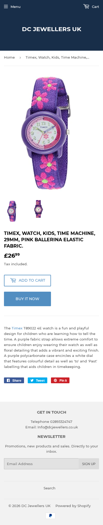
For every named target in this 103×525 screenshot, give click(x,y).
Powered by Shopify (73, 506)
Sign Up (89, 464)
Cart (95, 6)
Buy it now (27, 298)
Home (9, 57)
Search (49, 488)
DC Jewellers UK (51, 29)
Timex (17, 328)
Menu (16, 6)
